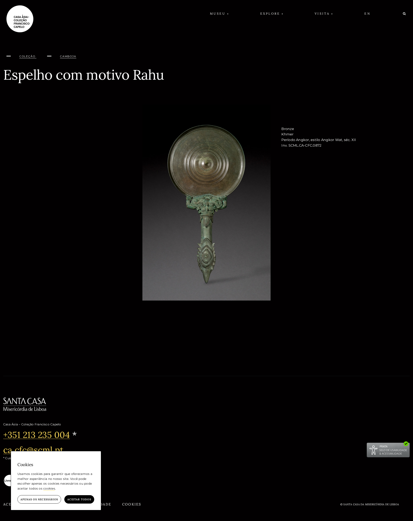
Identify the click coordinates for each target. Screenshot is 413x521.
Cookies (131, 504)
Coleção (27, 56)
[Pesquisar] (405, 13)
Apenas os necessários (39, 499)
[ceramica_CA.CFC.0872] (206, 106)
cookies (49, 488)
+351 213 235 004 (36, 434)
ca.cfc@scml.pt (33, 449)
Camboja (68, 56)
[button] (219, 13)
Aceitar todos (79, 499)
